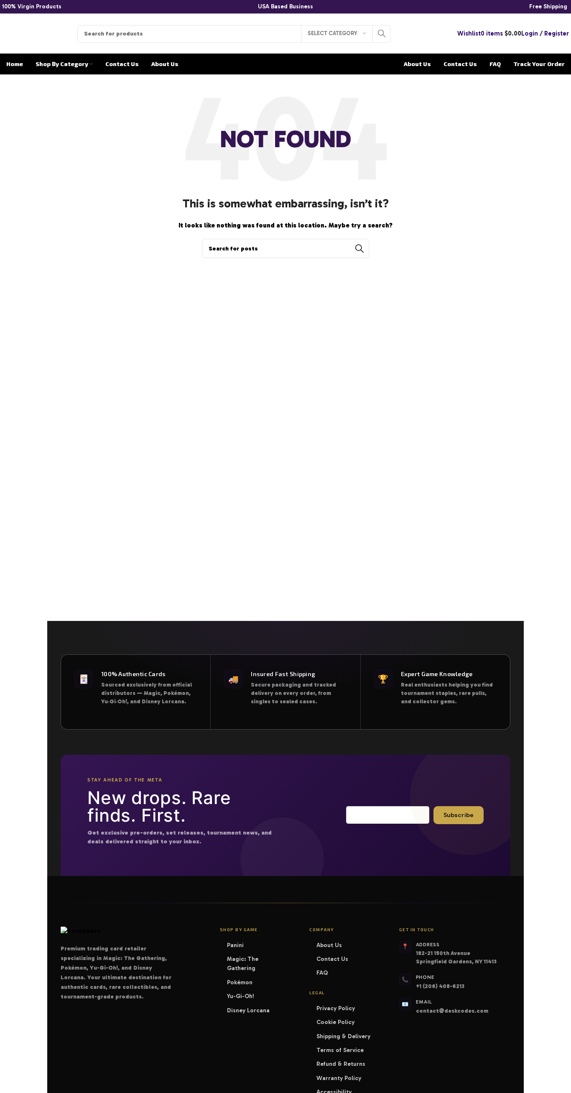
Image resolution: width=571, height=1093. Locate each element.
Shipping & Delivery (343, 1036)
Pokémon (242, 982)
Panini (238, 945)
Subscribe (459, 815)
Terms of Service (340, 1050)
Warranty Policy (338, 1078)
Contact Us (332, 959)
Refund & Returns (340, 1063)
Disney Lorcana (251, 1010)
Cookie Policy (335, 1022)
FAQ (322, 972)
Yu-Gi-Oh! (243, 996)
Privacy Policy (335, 1008)
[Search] (381, 34)
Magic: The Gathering (257, 963)
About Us (329, 945)
